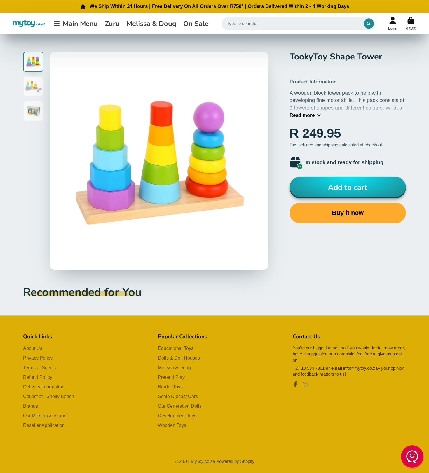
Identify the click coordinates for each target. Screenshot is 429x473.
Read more (302, 115)
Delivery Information (43, 386)
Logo (29, 23)
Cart (411, 23)
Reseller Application (44, 425)
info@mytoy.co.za (360, 368)
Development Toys (177, 415)
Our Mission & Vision (45, 415)
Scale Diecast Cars (178, 396)
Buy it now (348, 212)
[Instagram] (305, 384)
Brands (30, 406)
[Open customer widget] (412, 457)
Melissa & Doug (151, 23)
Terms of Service (40, 367)
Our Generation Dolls (180, 406)
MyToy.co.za (203, 461)
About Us (32, 348)
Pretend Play (171, 377)
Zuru (112, 23)
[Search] (369, 24)
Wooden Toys (172, 425)
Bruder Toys (170, 386)
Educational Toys (175, 348)
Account (392, 23)
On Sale (196, 23)
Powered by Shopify (235, 461)
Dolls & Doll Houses (179, 357)
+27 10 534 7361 (309, 368)
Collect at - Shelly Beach (48, 396)
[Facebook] (295, 384)
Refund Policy (37, 377)
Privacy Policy (38, 357)
